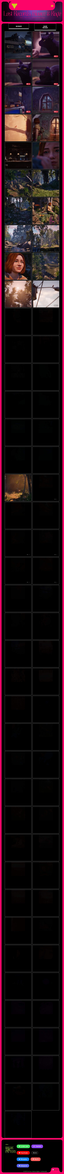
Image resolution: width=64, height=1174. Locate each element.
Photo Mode (27, 17)
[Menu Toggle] (52, 6)
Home (21, 17)
